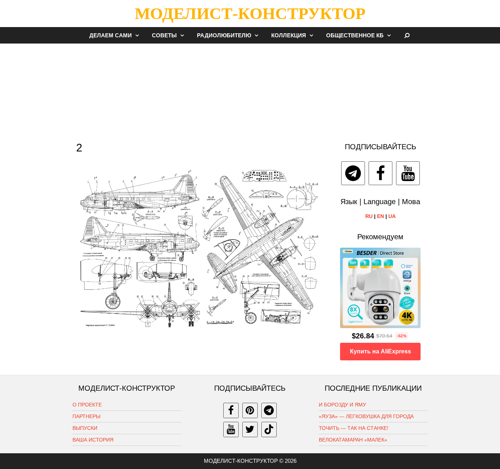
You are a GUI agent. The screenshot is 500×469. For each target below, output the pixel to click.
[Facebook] (380, 173)
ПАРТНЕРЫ (86, 416)
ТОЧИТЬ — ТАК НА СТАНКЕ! (353, 428)
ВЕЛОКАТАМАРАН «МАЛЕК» (353, 440)
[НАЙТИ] (407, 35)
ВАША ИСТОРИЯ (92, 440)
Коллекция (288, 35)
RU (369, 216)
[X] (250, 429)
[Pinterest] (250, 410)
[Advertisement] (250, 89)
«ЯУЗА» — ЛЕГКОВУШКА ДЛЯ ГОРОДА (366, 416)
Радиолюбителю (224, 35)
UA (392, 216)
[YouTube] (408, 173)
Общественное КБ (355, 35)
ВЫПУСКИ (84, 428)
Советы (164, 35)
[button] (139, 35)
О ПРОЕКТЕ (87, 405)
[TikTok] (269, 429)
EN (380, 216)
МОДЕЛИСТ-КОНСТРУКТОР (250, 13)
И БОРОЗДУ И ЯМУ (342, 405)
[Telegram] (353, 173)
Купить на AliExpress (380, 351)
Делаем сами (110, 35)
